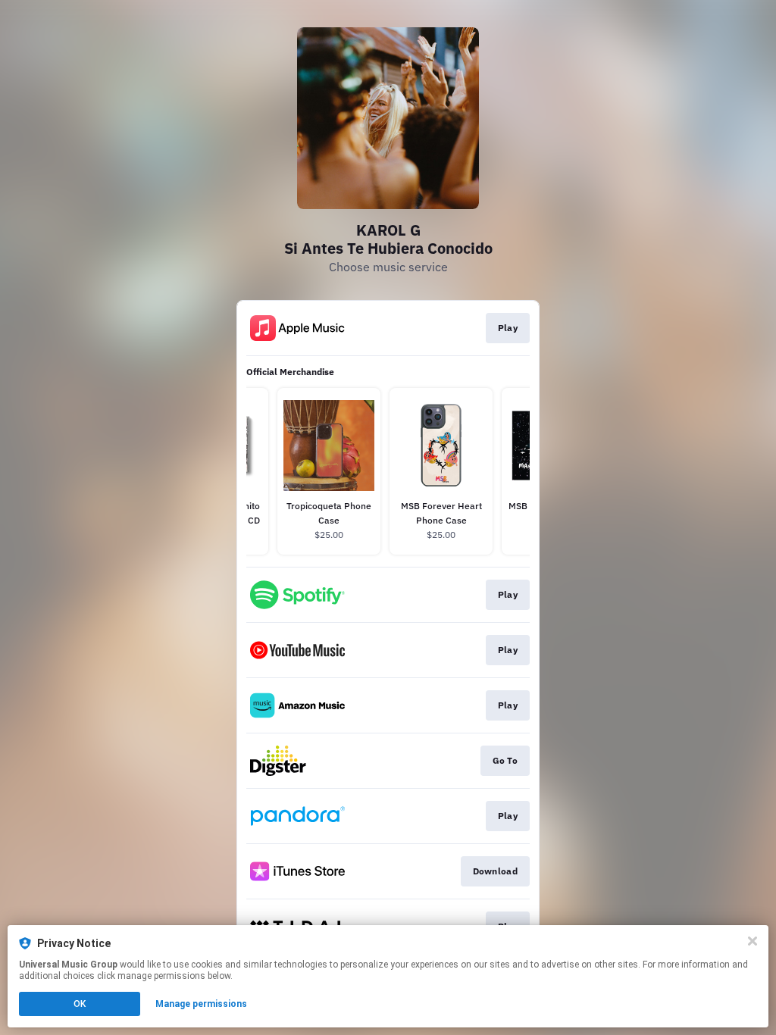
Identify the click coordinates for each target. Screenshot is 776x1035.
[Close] (752, 941)
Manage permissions (201, 1004)
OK (80, 1004)
